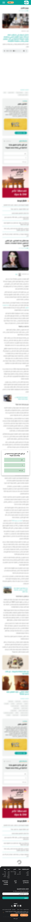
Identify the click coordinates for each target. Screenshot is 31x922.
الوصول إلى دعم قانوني (8, 713)
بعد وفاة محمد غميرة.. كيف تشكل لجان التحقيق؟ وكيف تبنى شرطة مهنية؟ (16, 223)
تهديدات (12, 703)
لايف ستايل (19, 874)
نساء (20, 873)
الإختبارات (6, 882)
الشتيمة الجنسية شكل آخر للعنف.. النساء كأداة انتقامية (16, 205)
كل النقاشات (8, 141)
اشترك (26, 898)
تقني (15, 873)
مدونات (27, 875)
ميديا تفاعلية (5, 881)
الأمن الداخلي (19, 703)
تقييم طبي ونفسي (24, 715)
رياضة (5, 871)
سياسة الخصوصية (26, 909)
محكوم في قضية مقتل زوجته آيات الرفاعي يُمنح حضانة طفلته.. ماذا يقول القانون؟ (16, 229)
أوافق (24, 915)
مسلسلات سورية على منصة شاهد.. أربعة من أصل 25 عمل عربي (15, 235)
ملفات (8, 873)
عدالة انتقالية (26, 881)
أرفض (14, 915)
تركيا (5, 92)
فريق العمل (13, 909)
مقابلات (8, 876)
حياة (5, 869)
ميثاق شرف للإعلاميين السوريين (6, 909)
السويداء (25, 703)
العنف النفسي (16, 708)
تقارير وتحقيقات (25, 869)
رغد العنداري (25, 701)
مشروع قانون (13, 710)
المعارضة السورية (19, 92)
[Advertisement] (15, 68)
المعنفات (8, 715)
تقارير (28, 871)
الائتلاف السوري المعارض (23, 95)
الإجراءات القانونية (24, 706)
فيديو (9, 874)
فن (5, 873)
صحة (20, 869)
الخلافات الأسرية (24, 708)
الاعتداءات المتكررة (24, 713)
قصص (28, 874)
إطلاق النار (6, 703)
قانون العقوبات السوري (23, 710)
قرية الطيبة (11, 701)
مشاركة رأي (26, 882)
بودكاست (5, 884)
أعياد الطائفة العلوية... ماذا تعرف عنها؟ (20, 209)
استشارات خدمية (13, 871)
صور (16, 882)
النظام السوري (11, 92)
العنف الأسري (18, 701)
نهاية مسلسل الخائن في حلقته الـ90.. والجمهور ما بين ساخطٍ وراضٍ (16, 218)
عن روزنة (21, 909)
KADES (17, 713)
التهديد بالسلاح (15, 715)
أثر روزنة (18, 909)
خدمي (14, 869)
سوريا (26, 92)
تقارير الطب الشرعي (14, 706)
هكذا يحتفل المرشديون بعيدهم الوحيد (20, 213)
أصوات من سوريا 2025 (17, 521)
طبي (20, 871)
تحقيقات (27, 873)
